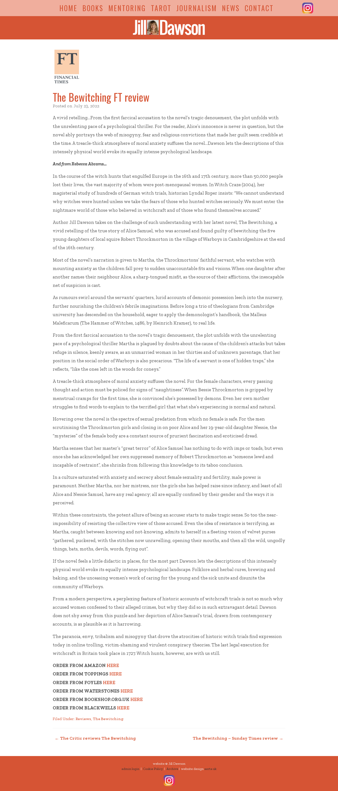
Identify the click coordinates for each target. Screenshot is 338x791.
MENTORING (127, 8)
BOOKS (92, 8)
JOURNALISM (196, 8)
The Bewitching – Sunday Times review (238, 738)
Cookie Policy (153, 769)
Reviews (83, 718)
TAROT (161, 8)
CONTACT (259, 8)
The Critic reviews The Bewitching (95, 738)
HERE (113, 665)
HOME (68, 8)
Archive (172, 769)
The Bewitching (108, 718)
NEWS (231, 8)
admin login (130, 769)
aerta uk (210, 769)
